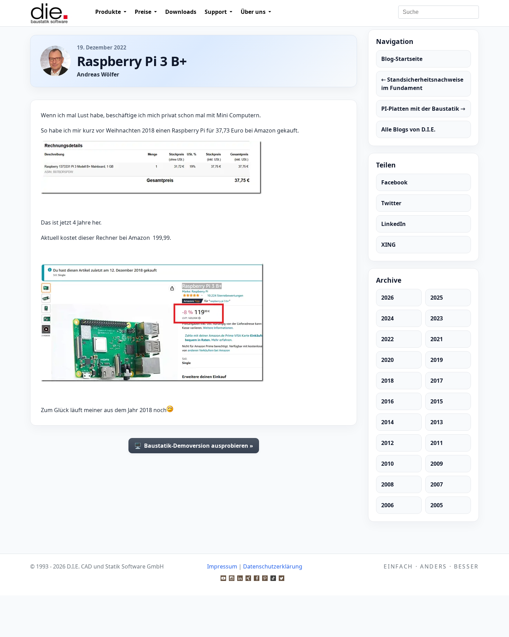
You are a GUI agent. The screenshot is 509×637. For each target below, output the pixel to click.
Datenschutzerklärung (272, 566)
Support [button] (216, 12)
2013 (436, 422)
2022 (387, 339)
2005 (436, 505)
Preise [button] (144, 12)
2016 (387, 401)
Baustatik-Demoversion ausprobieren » (193, 445)
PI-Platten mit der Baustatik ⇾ (423, 108)
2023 (436, 318)
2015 (436, 401)
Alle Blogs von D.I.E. (408, 129)
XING (388, 244)
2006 (387, 505)
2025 (436, 297)
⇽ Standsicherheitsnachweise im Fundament (422, 84)
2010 (387, 463)
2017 (436, 380)
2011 (436, 443)
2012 (387, 443)
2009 (436, 463)
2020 (387, 360)
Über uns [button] (254, 12)
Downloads (180, 12)
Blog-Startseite (401, 59)
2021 (436, 339)
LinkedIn (393, 224)
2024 (387, 318)
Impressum (222, 566)
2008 (387, 484)
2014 (387, 422)
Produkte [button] (108, 12)
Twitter (391, 203)
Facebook (394, 182)
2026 (387, 297)
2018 (387, 380)
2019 (436, 360)
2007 (436, 484)
